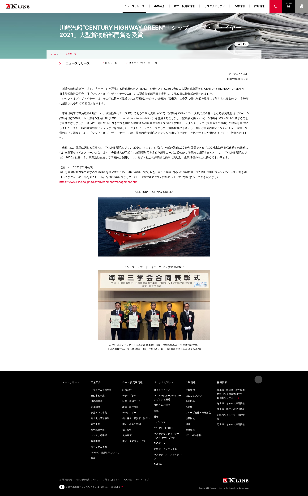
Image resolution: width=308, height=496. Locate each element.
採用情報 (259, 6)
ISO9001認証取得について (105, 452)
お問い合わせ (302, 3)
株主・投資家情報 (184, 6)
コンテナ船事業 (99, 435)
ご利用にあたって (111, 479)
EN (244, 44)
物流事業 (95, 441)
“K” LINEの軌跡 (194, 435)
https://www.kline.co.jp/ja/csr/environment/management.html (98, 182)
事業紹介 (159, 6)
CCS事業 (95, 407)
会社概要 (190, 401)
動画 (93, 458)
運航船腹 (190, 429)
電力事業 (95, 424)
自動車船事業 (98, 395)
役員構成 (190, 418)
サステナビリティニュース (143, 63)
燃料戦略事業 (98, 429)
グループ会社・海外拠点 (198, 412)
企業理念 (190, 389)
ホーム (53, 54)
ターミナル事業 (99, 446)
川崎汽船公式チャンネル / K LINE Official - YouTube (93, 487)
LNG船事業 (97, 401)
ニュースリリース (68, 54)
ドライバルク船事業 (101, 389)
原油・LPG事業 (99, 412)
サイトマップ (142, 479)
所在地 (189, 407)
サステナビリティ (214, 6)
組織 (188, 424)
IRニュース (111, 63)
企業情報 (240, 6)
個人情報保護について (87, 479)
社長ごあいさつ (194, 395)
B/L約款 (128, 479)
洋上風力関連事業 (100, 418)
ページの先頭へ (258, 380)
